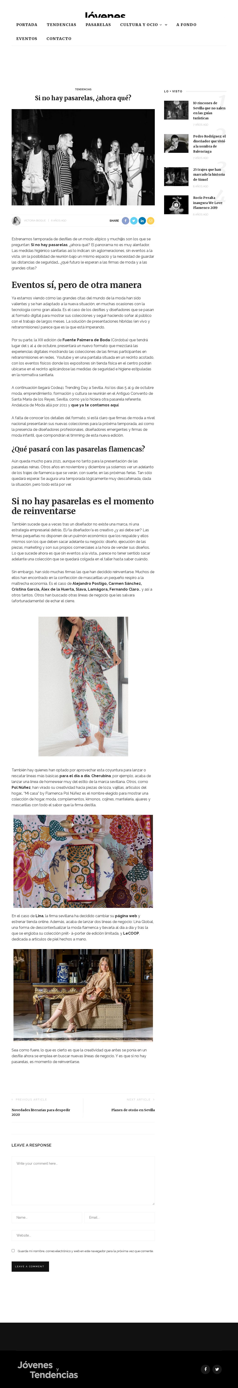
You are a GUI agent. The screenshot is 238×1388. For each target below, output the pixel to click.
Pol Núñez (21, 787)
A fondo (186, 24)
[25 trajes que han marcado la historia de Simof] (176, 176)
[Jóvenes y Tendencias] (47, 1369)
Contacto (58, 38)
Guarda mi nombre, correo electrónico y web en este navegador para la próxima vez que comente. (86, 1251)
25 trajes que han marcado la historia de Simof (209, 175)
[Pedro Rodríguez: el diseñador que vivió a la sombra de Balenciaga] (176, 143)
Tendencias (61, 24)
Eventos (26, 38)
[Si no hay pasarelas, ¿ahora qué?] (83, 157)
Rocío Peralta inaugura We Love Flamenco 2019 (207, 203)
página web (126, 916)
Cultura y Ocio (139, 24)
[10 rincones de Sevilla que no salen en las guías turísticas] (176, 110)
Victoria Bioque (35, 220)
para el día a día (75, 776)
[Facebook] (205, 1369)
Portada (26, 24)
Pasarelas (98, 24)
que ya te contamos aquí (95, 405)
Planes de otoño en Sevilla (133, 1110)
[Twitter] (217, 1369)
